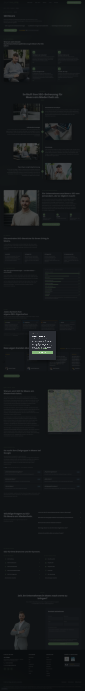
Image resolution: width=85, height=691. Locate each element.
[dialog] (42, 345)
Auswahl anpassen (42, 355)
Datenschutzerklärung (42, 348)
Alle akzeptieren (42, 352)
